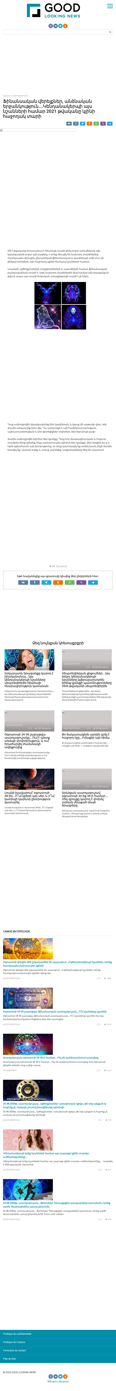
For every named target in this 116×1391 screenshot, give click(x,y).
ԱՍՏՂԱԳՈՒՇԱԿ (11, 978)
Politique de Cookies (14, 1342)
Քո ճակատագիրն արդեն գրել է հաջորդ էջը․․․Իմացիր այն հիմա (86, 736)
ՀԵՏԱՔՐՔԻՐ (10, 1070)
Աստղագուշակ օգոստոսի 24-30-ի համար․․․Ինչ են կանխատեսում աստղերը (50, 1057)
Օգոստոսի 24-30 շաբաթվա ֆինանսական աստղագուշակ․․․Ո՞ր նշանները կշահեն (55, 1011)
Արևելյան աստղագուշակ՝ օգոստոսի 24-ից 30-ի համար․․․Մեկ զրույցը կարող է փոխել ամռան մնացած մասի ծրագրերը (85, 799)
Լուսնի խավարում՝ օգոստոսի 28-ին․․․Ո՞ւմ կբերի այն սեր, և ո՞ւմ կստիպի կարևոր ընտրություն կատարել (29, 797)
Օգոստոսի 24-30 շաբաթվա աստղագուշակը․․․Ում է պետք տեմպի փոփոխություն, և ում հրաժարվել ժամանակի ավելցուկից (27, 741)
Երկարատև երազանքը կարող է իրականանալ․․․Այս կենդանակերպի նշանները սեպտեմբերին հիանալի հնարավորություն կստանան (29, 680)
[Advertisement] (58, 64)
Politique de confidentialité (17, 1333)
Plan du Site (9, 1358)
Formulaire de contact (14, 1350)
